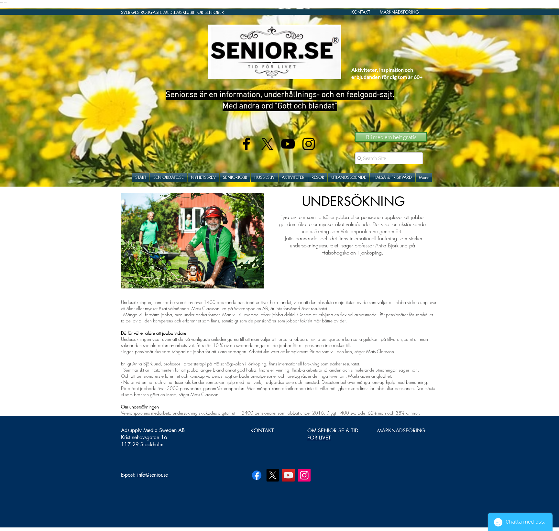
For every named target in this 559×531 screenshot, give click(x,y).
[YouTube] (288, 475)
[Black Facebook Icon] (246, 143)
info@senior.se (152, 474)
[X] (267, 143)
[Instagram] (304, 475)
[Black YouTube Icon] (288, 143)
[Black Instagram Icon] (308, 143)
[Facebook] (256, 475)
